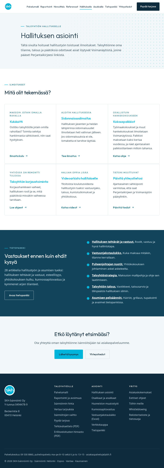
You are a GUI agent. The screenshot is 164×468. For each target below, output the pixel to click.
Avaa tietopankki (19, 295)
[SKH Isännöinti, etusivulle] (8, 6)
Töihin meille (136, 403)
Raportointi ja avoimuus (68, 398)
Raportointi (46, 6)
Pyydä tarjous (148, 6)
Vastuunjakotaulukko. (107, 253)
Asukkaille (98, 6)
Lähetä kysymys (68, 354)
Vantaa (69, 461)
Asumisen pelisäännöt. (107, 298)
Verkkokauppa (100, 424)
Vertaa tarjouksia (64, 409)
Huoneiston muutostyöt (105, 403)
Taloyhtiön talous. (104, 286)
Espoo (60, 461)
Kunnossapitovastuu (103, 409)
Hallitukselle (86, 6)
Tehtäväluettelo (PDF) (66, 426)
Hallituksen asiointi (102, 392)
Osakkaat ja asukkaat (104, 398)
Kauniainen (81, 461)
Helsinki (51, 461)
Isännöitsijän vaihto (65, 415)
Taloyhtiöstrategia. (105, 275)
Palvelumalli (33, 6)
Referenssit (72, 6)
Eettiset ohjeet (137, 398)
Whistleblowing (138, 409)
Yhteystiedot (125, 6)
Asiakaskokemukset (140, 392)
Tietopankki (111, 6)
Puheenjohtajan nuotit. (107, 264)
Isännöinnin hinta (64, 403)
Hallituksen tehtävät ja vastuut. (113, 242)
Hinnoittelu (59, 6)
